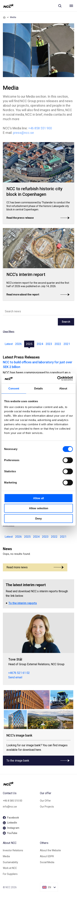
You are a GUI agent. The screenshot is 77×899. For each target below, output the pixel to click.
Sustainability (10, 862)
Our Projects (47, 806)
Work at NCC (10, 868)
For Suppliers (10, 874)
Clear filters (8, 331)
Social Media (47, 862)
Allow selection (38, 508)
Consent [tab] (13, 388)
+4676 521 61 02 (19, 673)
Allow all (38, 498)
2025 (29, 344)
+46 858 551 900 (40, 128)
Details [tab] (38, 388)
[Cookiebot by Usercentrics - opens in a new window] (57, 378)
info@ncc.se (10, 806)
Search (66, 321)
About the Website (50, 850)
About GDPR (47, 856)
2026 (18, 344)
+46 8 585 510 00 (12, 800)
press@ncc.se (23, 133)
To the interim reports (22, 603)
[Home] (4, 17)
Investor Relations (13, 850)
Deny (38, 518)
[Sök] (60, 6)
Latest (9, 344)
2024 (40, 344)
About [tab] (63, 388)
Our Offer (45, 800)
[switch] (68, 460)
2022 (58, 344)
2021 (67, 344)
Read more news (17, 567)
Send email (15, 677)
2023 (49, 344)
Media (6, 856)
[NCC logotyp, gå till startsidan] (8, 6)
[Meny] (71, 6)
